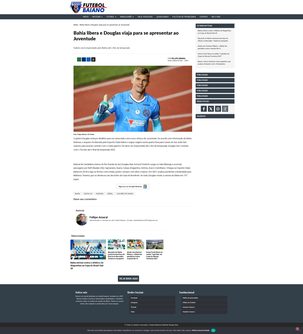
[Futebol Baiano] (88, 8)
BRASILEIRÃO (126, 17)
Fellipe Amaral (179, 58)
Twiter (133, 312)
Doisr (176, 325)
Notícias (96, 17)
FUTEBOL (110, 17)
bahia (77, 194)
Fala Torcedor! (145, 17)
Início (76, 25)
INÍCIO (86, 17)
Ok (213, 330)
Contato (204, 17)
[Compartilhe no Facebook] (84, 59)
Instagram (134, 302)
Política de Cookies (189, 302)
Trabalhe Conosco (189, 312)
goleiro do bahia (125, 194)
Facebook (134, 298)
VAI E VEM (215, 17)
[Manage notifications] (297, 329)
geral (110, 194)
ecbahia (99, 194)
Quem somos (162, 17)
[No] (300, 330)
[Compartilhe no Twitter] (89, 59)
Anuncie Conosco (189, 307)
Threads (133, 307)
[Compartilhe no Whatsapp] (79, 59)
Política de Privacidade (184, 17)
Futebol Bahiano (155, 325)
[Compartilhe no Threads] (93, 59)
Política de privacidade (190, 298)
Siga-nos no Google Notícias (130, 186)
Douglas (88, 194)
